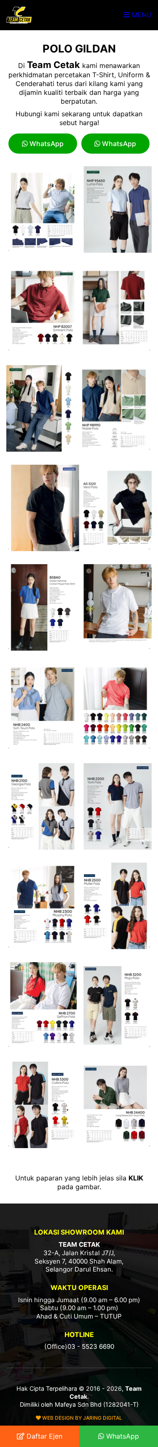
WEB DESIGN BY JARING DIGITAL (81, 1418)
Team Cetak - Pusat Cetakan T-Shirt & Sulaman (19, 15)
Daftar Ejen (43, 1436)
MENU (140, 14)
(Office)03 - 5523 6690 (79, 1346)
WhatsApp (46, 143)
